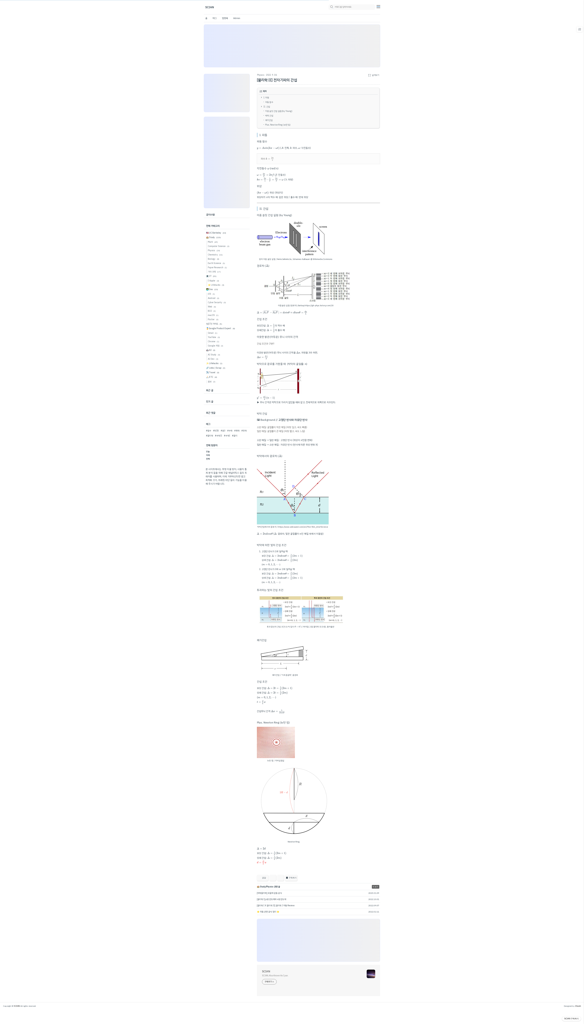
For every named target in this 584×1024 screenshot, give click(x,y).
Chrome (213, 341)
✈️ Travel (212, 372)
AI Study (214, 354)
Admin (236, 18)
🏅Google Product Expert (220, 328)
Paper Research (217, 267)
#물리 (234, 435)
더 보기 (375, 886)
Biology (213, 259)
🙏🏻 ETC (211, 377)
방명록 (225, 18)
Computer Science (218, 246)
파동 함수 (269, 102)
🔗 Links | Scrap (215, 368)
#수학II (218, 435)
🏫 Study (213, 237)
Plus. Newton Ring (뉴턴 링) (278, 124)
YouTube (214, 337)
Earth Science (216, 263)
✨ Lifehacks (214, 363)
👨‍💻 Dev (212, 289)
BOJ (212, 311)
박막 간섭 (269, 115)
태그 (215, 18)
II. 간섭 (266, 106)
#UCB (216, 430)
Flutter (213, 319)
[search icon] (331, 7)
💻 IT (211, 276)
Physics (260, 75)
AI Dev (213, 359)
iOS (211, 294)
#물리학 (209, 435)
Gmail (212, 333)
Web (212, 306)
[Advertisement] (292, 46)
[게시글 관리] (280, 878)
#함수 (208, 430)
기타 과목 (214, 271)
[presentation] (268, 148)
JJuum (578, 1006)
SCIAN (209, 7)
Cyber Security (217, 302)
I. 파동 (266, 97)
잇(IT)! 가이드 (214, 323)
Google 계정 (215, 345)
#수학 (230, 430)
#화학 (237, 430)
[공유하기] (273, 878)
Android (213, 298)
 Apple (213, 280)
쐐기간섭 (269, 120)
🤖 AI (210, 350)
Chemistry (215, 254)
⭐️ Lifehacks (216, 285)
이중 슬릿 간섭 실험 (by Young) (278, 111)
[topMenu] (378, 6)
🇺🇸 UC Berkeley (216, 232)
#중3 (223, 430)
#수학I (227, 435)
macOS (213, 315)
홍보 (211, 381)
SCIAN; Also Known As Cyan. (275, 975)
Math (213, 242)
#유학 (244, 430)
